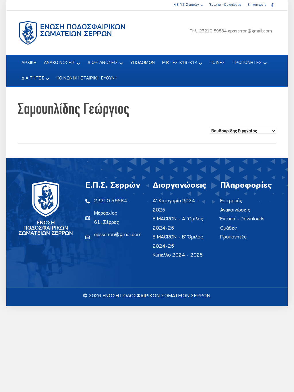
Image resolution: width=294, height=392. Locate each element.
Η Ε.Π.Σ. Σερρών (186, 5)
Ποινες (217, 63)
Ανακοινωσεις (59, 63)
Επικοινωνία (256, 5)
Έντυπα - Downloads (242, 219)
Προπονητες (247, 63)
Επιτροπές (231, 201)
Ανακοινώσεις (235, 210)
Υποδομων (142, 63)
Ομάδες (228, 228)
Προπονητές (233, 237)
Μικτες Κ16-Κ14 (179, 63)
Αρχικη (29, 63)
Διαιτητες (33, 78)
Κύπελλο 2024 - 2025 (178, 255)
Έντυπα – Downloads (225, 5)
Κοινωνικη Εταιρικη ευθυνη (87, 78)
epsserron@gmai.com (118, 235)
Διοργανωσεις (103, 63)
